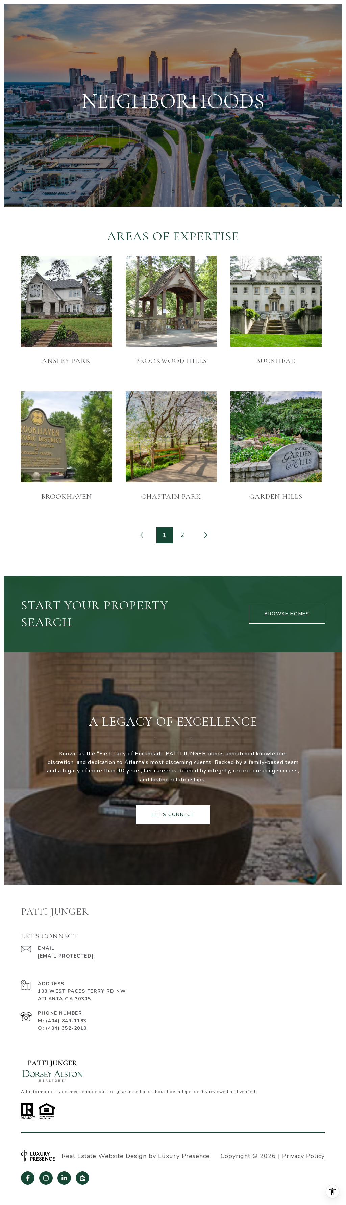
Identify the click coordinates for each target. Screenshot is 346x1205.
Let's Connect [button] (173, 814)
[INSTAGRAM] (46, 1178)
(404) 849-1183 (66, 1021)
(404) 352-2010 (66, 1028)
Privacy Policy (303, 1156)
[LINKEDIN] (64, 1178)
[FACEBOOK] (27, 1178)
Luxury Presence (184, 1156)
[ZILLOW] (82, 1178)
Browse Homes (287, 614)
